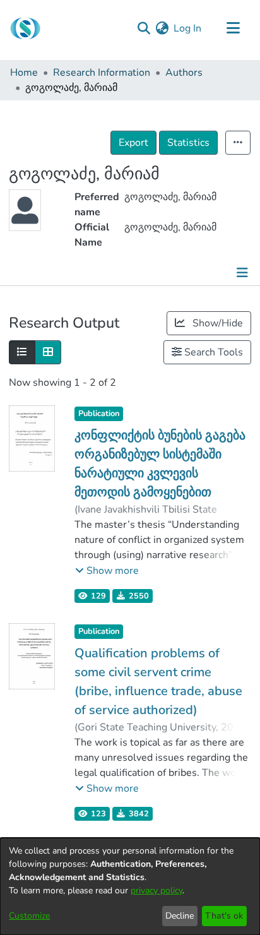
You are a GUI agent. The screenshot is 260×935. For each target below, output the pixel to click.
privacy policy (156, 890)
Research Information (101, 73)
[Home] (25, 28)
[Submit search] (143, 28)
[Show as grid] (48, 352)
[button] (106, 571)
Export (133, 143)
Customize (29, 916)
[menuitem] (162, 28)
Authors (184, 73)
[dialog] (130, 886)
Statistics (188, 143)
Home (24, 73)
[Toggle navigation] (233, 28)
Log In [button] (188, 28)
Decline (179, 916)
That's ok (224, 916)
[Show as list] (22, 352)
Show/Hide (216, 323)
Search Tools (212, 352)
